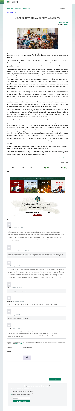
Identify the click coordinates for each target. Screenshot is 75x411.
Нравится (11, 12)
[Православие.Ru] (12, 2)
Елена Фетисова (63, 22)
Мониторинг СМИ (26, 8)
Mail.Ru (21, 347)
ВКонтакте (16, 347)
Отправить (55, 379)
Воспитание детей (18, 8)
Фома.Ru (66, 24)
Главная (8, 8)
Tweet (8, 12)
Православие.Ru (18, 343)
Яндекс (19, 347)
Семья (12, 8)
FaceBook (13, 347)
